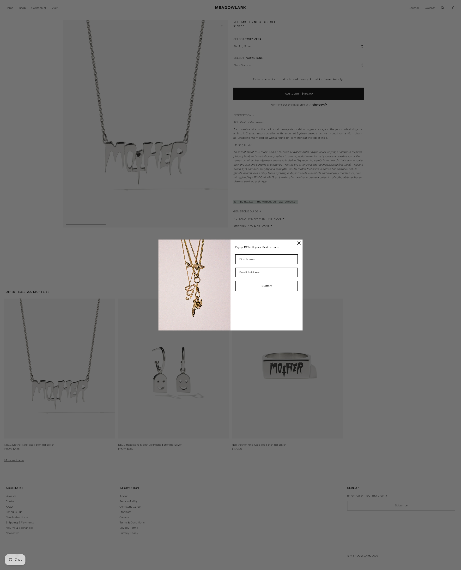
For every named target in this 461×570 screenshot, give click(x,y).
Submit (266, 286)
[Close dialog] (299, 243)
